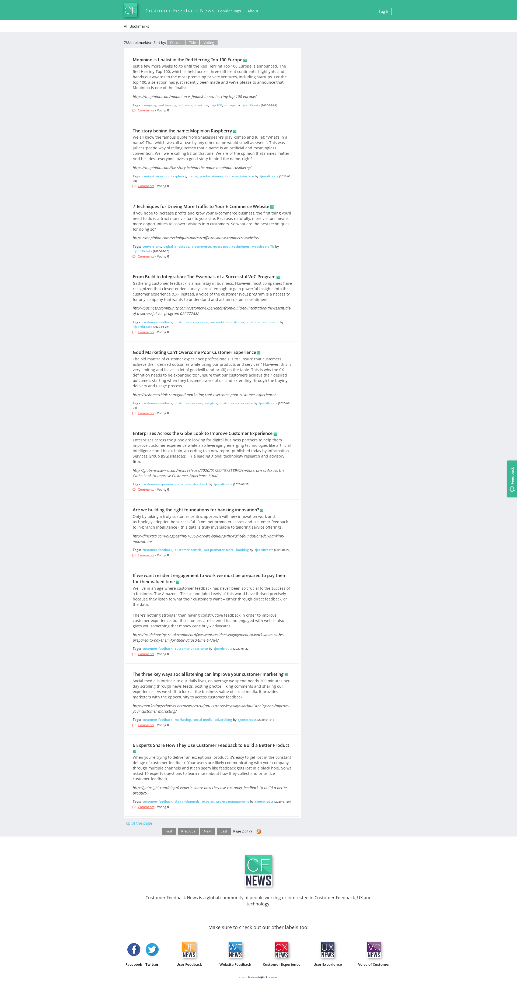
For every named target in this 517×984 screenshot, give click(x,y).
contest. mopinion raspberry (164, 176)
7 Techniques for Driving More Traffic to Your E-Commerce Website (201, 206)
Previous (188, 831)
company (149, 105)
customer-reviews (188, 403)
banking (242, 549)
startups (201, 105)
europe (230, 105)
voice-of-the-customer (227, 322)
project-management (232, 801)
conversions (151, 246)
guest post (221, 246)
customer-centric (188, 549)
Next (208, 831)
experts (208, 801)
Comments (146, 110)
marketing (183, 719)
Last (224, 831)
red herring (167, 105)
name (192, 176)
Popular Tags (229, 10)
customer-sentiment (263, 322)
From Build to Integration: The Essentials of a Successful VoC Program (204, 277)
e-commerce (201, 246)
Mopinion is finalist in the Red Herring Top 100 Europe (187, 60)
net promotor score (219, 549)
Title (192, 42)
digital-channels (187, 801)
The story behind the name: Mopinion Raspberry (182, 131)
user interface (243, 176)
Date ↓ (175, 42)
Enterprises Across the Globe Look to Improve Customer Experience (203, 433)
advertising (223, 719)
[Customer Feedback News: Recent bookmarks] (258, 831)
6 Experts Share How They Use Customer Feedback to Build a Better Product (211, 745)
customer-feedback (157, 322)
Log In (384, 11)
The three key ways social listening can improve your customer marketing (208, 674)
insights (211, 403)
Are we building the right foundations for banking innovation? (196, 510)
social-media (202, 719)
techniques (241, 246)
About (252, 10)
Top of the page (138, 823)
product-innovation (215, 176)
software (186, 105)
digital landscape (176, 246)
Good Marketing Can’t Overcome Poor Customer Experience (194, 352)
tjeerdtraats (251, 105)
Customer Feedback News (180, 10)
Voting (209, 42)
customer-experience (191, 322)
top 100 (216, 105)
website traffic (263, 246)
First (168, 831)
